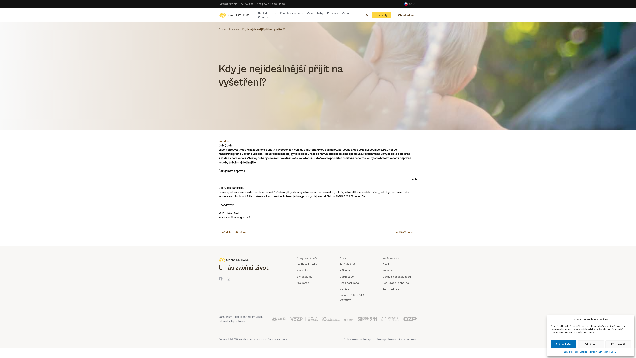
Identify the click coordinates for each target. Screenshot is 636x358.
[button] (274, 13)
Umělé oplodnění (307, 264)
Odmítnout (590, 344)
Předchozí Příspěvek (232, 232)
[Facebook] (221, 279)
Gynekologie (304, 276)
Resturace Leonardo (396, 283)
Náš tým (345, 270)
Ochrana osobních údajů (357, 339)
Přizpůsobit (618, 344)
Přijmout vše (563, 344)
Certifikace (347, 276)
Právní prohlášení (386, 339)
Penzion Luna (391, 289)
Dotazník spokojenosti (397, 276)
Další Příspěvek (406, 232)
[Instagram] (229, 279)
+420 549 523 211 (228, 4)
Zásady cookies (571, 352)
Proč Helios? (347, 264)
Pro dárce (302, 283)
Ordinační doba (349, 283)
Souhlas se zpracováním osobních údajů (598, 352)
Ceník (386, 264)
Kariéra (344, 289)
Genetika (302, 270)
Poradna (224, 141)
